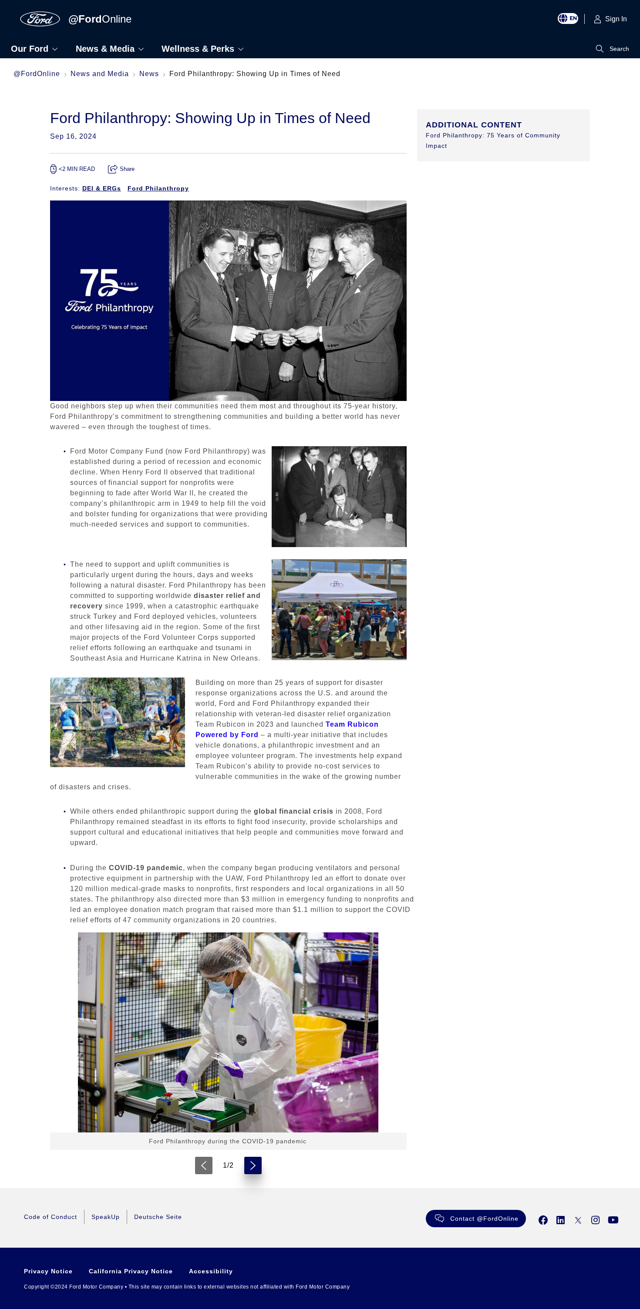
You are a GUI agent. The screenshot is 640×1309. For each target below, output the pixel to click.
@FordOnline (36, 73)
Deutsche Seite (158, 1216)
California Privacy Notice (131, 1271)
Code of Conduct (50, 1216)
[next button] (253, 1165)
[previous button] (203, 1165)
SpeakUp (105, 1216)
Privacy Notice (48, 1271)
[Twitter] (578, 1220)
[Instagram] (595, 1220)
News (149, 73)
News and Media (100, 73)
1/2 (228, 1165)
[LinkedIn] (560, 1220)
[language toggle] (571, 19)
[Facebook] (543, 1220)
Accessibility (211, 1271)
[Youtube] (613, 1220)
